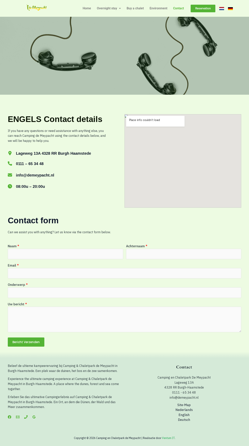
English (184, 415)
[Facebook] (9, 417)
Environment (158, 8)
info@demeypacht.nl (35, 175)
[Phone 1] (26, 417)
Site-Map (184, 405)
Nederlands (184, 410)
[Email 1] (17, 417)
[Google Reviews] (34, 417)
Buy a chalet (135, 8)
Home (87, 8)
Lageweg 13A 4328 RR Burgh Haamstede (53, 153)
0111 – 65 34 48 (30, 164)
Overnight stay (107, 8)
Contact (178, 8)
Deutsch (184, 420)
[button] (109, 8)
